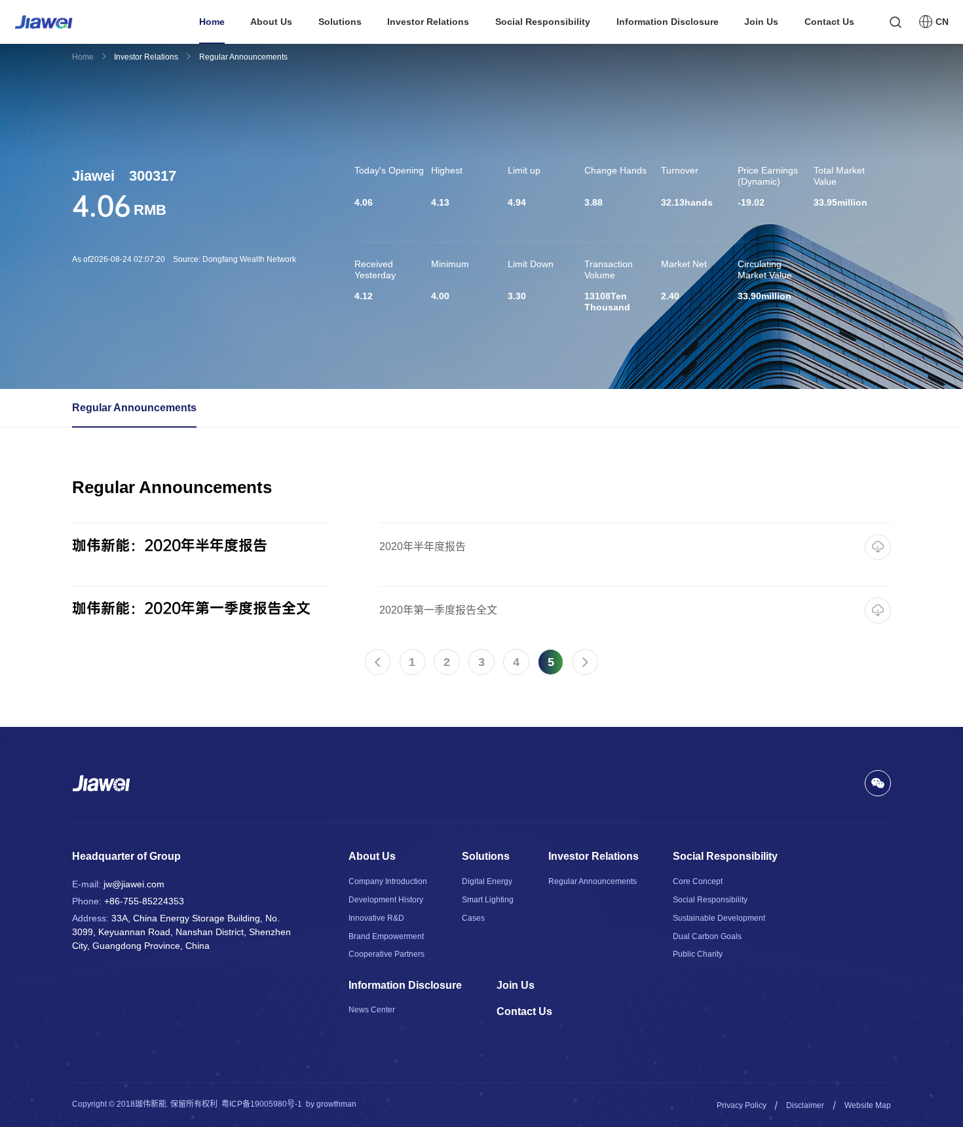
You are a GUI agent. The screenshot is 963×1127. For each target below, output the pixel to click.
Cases (473, 918)
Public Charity (698, 954)
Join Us (761, 21)
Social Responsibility (542, 21)
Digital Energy (487, 881)
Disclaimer (805, 1105)
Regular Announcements (134, 407)
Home (212, 21)
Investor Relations (428, 21)
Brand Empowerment (386, 936)
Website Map (867, 1105)
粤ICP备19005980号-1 (261, 1104)
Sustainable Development (719, 918)
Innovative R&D (376, 918)
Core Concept (698, 881)
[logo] (43, 22)
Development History (386, 899)
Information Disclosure (667, 21)
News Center (372, 1009)
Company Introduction (388, 881)
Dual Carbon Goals (707, 936)
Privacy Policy (741, 1105)
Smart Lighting (488, 899)
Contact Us (829, 21)
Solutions (340, 21)
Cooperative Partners (387, 954)
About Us (271, 21)
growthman (336, 1104)
